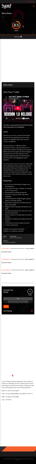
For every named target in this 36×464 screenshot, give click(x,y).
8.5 (4, 237)
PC (2, 16)
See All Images (29, 259)
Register (32, 1)
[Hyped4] (7, 8)
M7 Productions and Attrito (16, 237)
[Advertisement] (18, 60)
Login (28, 1)
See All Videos (29, 270)
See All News (29, 248)
